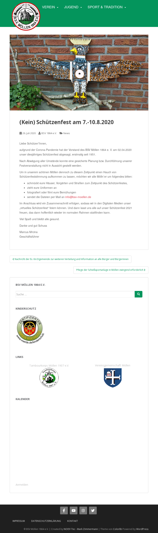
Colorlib (117, 529)
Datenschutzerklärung (46, 521)
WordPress (142, 529)
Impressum (19, 521)
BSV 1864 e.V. (49, 133)
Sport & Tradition (105, 6)
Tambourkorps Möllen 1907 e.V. (49, 365)
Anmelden (22, 484)
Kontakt (72, 521)
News (66, 133)
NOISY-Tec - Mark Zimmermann (81, 529)
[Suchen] (138, 294)
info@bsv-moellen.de (78, 197)
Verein (48, 6)
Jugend (71, 6)
